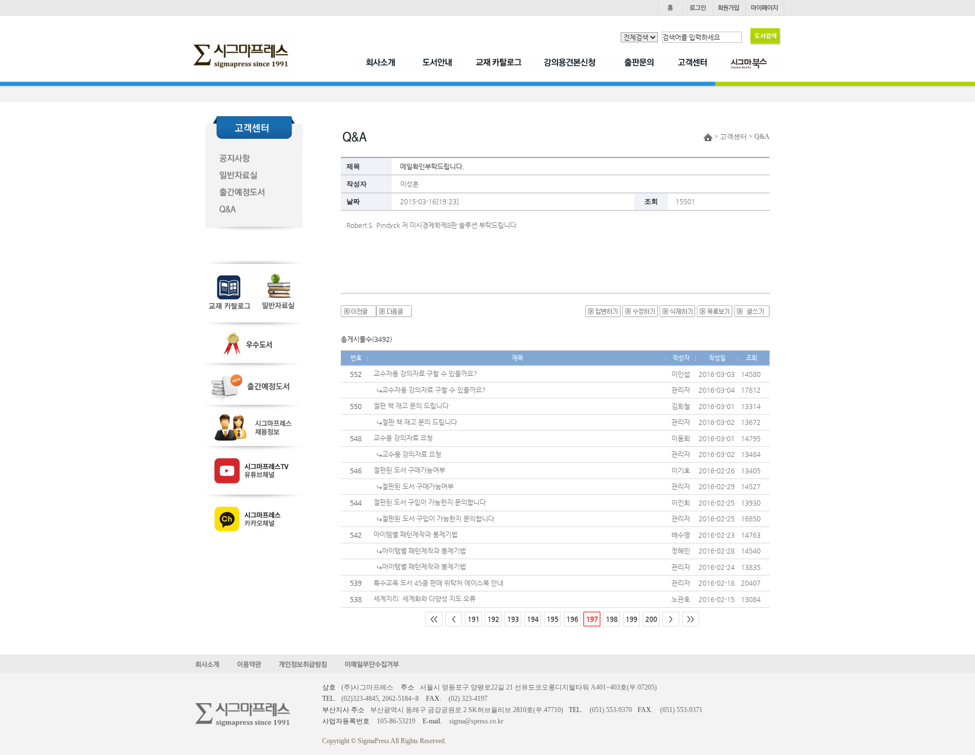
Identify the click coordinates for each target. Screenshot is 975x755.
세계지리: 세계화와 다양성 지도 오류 (425, 599)
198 (612, 619)
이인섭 (680, 374)
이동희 (680, 438)
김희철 (680, 406)
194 (533, 619)
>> (690, 619)
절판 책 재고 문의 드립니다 (411, 406)
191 (474, 619)
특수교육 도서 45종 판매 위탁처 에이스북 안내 (438, 583)
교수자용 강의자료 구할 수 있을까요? (425, 374)
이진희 (680, 503)
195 (553, 619)
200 (651, 619)
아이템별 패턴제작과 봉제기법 (416, 534)
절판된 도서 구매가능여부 (409, 470)
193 (513, 619)
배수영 (680, 535)
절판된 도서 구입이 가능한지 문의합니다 (430, 502)
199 (632, 619)
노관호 (680, 599)
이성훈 (409, 184)
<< (434, 619)
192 (493, 619)
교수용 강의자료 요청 (403, 438)
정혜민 (680, 551)
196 (572, 619)
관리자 (680, 390)
